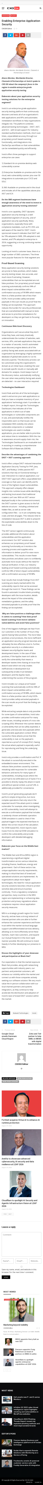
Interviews (5, 15)
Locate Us (38, 1482)
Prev (5, 1214)
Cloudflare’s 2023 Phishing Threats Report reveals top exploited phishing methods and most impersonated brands (27, 1422)
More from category (10, 1081)
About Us (29, 1482)
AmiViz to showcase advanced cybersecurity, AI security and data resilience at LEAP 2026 (18, 1161)
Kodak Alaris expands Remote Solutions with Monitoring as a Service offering (26, 1453)
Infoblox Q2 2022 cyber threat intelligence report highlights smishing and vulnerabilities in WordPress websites (26, 1410)
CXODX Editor (7, 29)
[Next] (9, 1370)
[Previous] (5, 1370)
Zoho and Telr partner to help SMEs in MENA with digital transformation (34, 1039)
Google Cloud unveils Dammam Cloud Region (9, 1036)
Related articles (9, 1078)
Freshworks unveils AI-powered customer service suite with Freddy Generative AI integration (27, 1463)
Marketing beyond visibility (15, 1325)
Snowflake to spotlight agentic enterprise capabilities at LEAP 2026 (25, 1362)
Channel (7, 1299)
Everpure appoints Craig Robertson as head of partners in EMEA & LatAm (25, 1351)
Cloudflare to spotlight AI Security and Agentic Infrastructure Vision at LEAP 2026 (19, 1203)
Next (10, 1214)
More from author (25, 1078)
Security (13, 15)
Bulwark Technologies (20, 1013)
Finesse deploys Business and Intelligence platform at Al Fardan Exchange (27, 1442)
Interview (15, 1299)
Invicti (34, 1013)
